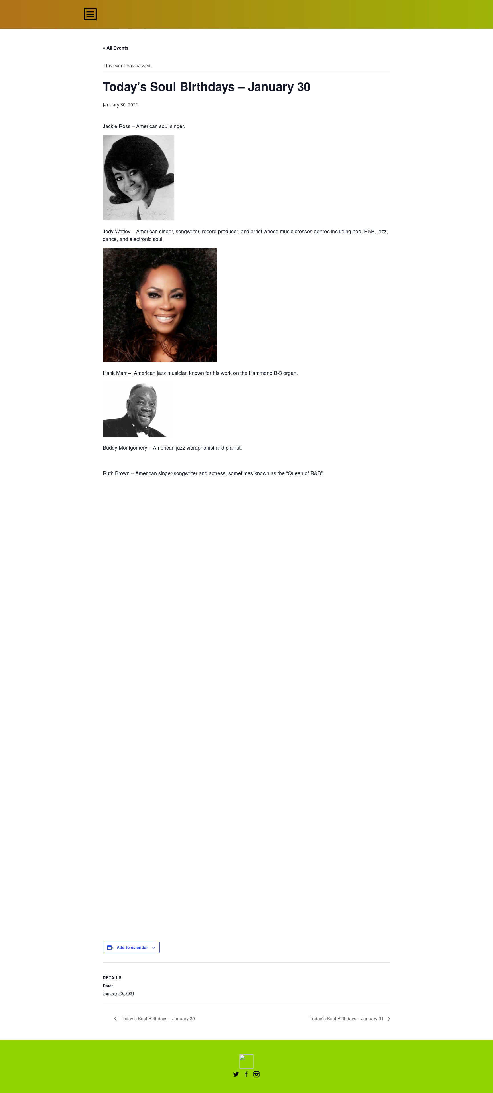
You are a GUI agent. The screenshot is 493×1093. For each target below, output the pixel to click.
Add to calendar (132, 947)
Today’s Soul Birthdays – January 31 (347, 1018)
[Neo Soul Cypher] (247, 13)
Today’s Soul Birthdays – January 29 (157, 1018)
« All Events (115, 47)
